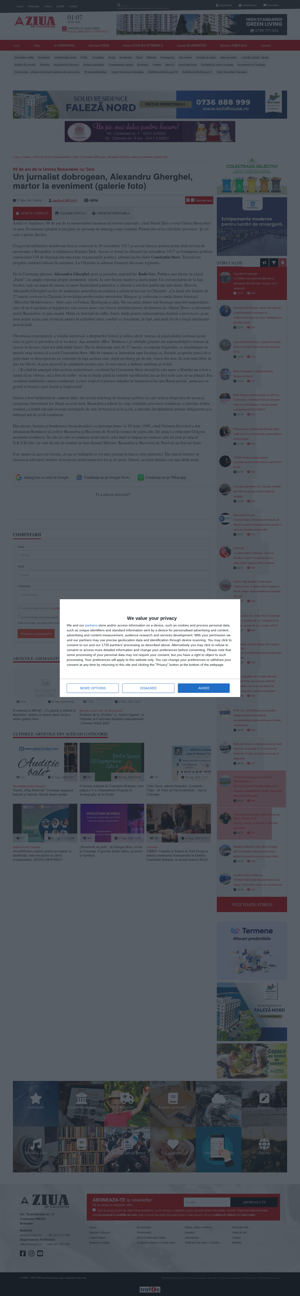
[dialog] (150, 648)
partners (91, 625)
